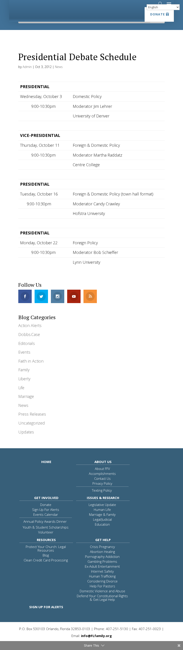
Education (102, 524)
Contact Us (102, 478)
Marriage (26, 396)
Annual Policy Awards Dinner (45, 521)
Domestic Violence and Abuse (102, 591)
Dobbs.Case (29, 334)
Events (24, 352)
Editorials (26, 343)
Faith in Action (31, 361)
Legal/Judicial (102, 519)
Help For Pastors (102, 586)
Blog (46, 555)
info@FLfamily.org (96, 635)
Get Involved (46, 497)
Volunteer (45, 532)
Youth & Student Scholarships (46, 527)
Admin (27, 67)
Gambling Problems (102, 561)
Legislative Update (102, 504)
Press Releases (32, 414)
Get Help (103, 539)
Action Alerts (30, 325)
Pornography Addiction (102, 556)
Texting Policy (102, 490)
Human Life (102, 509)
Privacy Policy (102, 483)
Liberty (24, 378)
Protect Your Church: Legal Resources (46, 548)
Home (46, 461)
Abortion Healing (102, 551)
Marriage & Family (102, 514)
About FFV (102, 468)
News (59, 67)
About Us (103, 461)
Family (23, 369)
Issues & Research (103, 497)
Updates (26, 432)
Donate (157, 14)
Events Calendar (45, 514)
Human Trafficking (102, 576)
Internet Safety (102, 571)
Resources (46, 539)
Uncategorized (31, 423)
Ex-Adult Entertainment (102, 566)
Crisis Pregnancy (102, 546)
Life (21, 387)
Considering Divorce (102, 581)
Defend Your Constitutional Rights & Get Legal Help (102, 598)
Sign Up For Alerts (45, 509)
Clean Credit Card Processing (46, 560)
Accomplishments (102, 473)
